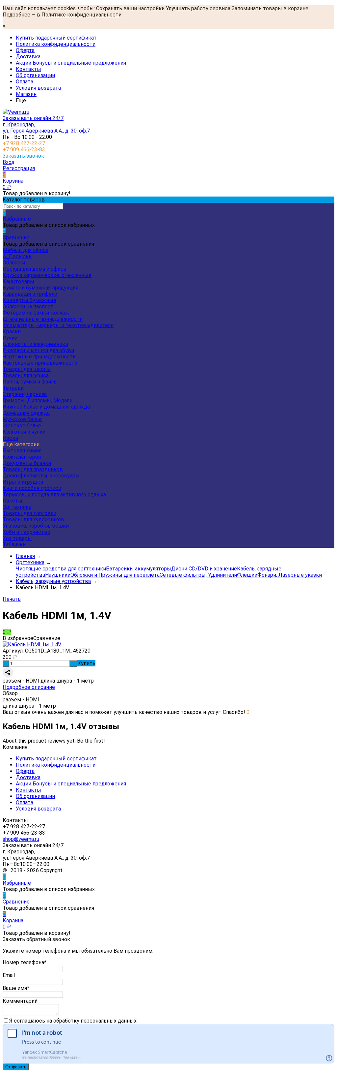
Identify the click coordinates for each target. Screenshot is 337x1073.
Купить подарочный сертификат (56, 38)
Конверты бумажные (29, 300)
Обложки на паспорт (28, 306)
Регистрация (19, 168)
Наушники (57, 575)
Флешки (247, 575)
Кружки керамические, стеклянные (47, 275)
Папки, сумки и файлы (30, 382)
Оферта (25, 50)
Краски (12, 331)
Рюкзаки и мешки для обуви (38, 350)
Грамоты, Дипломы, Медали (37, 400)
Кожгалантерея (22, 457)
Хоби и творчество (26, 532)
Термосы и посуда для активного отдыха (54, 494)
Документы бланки (27, 463)
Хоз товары (17, 538)
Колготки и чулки (24, 432)
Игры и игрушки (23, 482)
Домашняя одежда (26, 413)
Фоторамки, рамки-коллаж (36, 313)
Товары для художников (33, 519)
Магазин (26, 94)
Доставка (28, 56)
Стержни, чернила (25, 394)
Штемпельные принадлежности (43, 319)
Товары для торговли (29, 513)
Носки (10, 438)
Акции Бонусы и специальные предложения (71, 63)
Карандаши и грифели (30, 294)
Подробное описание (29, 687)
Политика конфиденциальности (55, 44)
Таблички (14, 544)
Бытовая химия (22, 450)
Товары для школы (27, 369)
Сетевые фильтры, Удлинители (198, 575)
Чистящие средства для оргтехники (61, 569)
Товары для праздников (33, 469)
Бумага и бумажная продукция (40, 288)
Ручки (10, 338)
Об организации (35, 75)
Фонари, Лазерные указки (289, 575)
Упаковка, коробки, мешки (36, 526)
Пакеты (12, 501)
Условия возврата (38, 88)
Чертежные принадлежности (39, 356)
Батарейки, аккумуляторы (138, 569)
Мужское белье (22, 419)
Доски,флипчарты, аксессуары (41, 476)
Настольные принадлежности (40, 363)
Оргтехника (17, 507)
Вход (8, 162)
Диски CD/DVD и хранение (204, 569)
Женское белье (22, 425)
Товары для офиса (26, 375)
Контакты (28, 69)
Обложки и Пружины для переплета (115, 575)
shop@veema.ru (21, 839)
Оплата (24, 81)
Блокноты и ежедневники (35, 344)
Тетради (13, 388)
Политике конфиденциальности (81, 15)
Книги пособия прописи (32, 488)
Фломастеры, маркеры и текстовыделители (58, 325)
